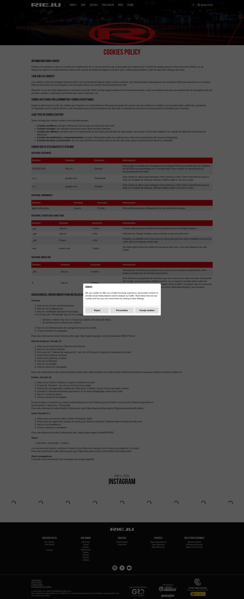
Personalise (122, 310)
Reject (97, 310)
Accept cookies (146, 310)
